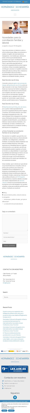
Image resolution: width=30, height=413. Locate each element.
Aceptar (4, 410)
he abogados (6, 197)
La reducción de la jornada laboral (13, 204)
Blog (5, 192)
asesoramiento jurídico (10, 195)
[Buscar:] (15, 297)
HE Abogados (21, 177)
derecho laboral (21, 195)
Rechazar (11, 410)
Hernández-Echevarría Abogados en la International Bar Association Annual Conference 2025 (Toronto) (13, 329)
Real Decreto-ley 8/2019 (15, 85)
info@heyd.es (18, 1)
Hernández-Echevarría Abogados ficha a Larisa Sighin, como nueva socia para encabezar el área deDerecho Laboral (14, 339)
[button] (15, 14)
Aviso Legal (24, 401)
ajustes (12, 407)
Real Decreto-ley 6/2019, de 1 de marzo (14, 107)
